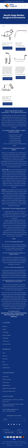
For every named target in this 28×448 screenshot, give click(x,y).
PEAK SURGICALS (9, 441)
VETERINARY (5, 338)
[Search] (19, 5)
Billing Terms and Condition (9, 388)
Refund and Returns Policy (9, 391)
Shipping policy (6, 385)
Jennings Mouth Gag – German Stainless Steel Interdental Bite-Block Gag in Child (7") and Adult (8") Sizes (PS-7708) (20, 70)
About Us (5, 356)
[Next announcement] (25, 1)
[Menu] (2, 5)
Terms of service (23, 443)
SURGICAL (5, 326)
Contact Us (5, 364)
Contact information (18, 445)
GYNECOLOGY (6, 341)
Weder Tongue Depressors (18, 43)
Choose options (7, 48)
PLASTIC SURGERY (7, 335)
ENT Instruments (7, 344)
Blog (4, 361)
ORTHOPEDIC (6, 332)
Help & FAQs (6, 376)
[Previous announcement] (2, 1)
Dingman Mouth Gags (7, 43)
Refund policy (9, 443)
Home (4, 353)
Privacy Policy (6, 382)
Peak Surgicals (20, 208)
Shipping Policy (6, 367)
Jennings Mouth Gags (20, 313)
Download (5, 359)
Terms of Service (7, 379)
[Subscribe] (23, 419)
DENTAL (4, 329)
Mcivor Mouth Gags (9, 314)
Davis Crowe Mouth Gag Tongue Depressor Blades (6, 97)
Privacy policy (16, 443)
